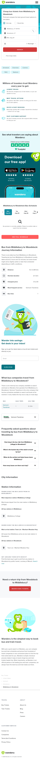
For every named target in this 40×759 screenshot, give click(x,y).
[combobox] (20, 29)
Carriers (25, 67)
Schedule (6, 67)
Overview (15, 67)
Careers (22, 716)
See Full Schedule (20, 237)
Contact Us (5, 731)
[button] (36, 2)
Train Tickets (5, 709)
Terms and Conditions (8, 738)
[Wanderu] (8, 2)
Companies (5, 734)
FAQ (5, 72)
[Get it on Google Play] (27, 170)
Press (21, 712)
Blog (21, 709)
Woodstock (6, 684)
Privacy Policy (5, 742)
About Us (23, 705)
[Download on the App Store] (11, 170)
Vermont (5, 681)
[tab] (8, 24)
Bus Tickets (4, 675)
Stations (15, 72)
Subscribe (8, 367)
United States (7, 678)
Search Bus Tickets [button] (20, 588)
